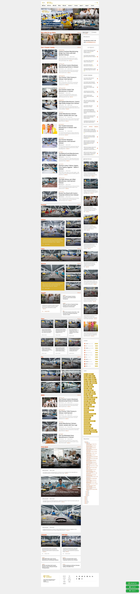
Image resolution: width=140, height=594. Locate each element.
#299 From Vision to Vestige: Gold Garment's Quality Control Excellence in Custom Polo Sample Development (50, 298)
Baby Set (85, 401)
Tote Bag (91, 406)
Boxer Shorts (91, 401)
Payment (64, 583)
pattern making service (88, 428)
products (62, 100)
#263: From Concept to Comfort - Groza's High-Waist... (91, 486)
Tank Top (92, 393)
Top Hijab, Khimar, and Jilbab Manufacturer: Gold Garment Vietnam (67, 181)
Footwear (76, 5)
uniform (63, 191)
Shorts (85, 381)
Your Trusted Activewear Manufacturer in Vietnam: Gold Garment (68, 127)
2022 (86, 499)
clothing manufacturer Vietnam (89, 413)
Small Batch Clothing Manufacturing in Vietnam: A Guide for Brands (61, 343)
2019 (86, 503)
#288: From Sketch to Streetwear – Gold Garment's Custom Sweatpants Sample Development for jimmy (69, 41)
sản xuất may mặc (87, 431)
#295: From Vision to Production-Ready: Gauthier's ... (91, 448)
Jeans (90, 397)
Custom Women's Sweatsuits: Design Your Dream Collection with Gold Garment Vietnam (47, 325)
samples (43, 40)
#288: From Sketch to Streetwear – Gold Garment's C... (91, 461)
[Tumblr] (84, 576)
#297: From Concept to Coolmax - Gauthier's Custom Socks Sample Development (69, 297)
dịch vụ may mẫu (87, 417)
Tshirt (85, 375)
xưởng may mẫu (87, 433)
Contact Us (133, 590)
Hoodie (55, 5)
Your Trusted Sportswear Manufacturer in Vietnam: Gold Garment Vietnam (74, 325)
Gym (88, 379)
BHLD (91, 390)
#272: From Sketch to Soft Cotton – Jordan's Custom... (91, 480)
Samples (43, 293)
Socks (93, 392)
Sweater (85, 388)
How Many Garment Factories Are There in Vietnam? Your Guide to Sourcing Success (70, 366)
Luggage (86, 5)
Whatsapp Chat (133, 583)
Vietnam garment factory (88, 410)
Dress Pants (86, 386)
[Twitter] (82, 576)
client (43, 321)
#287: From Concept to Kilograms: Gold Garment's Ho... (91, 462)
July (87, 491)
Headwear (70, 5)
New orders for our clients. (48, 32)
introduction (60, 63)
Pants (89, 404)
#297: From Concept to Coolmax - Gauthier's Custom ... (91, 446)
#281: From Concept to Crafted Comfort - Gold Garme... (90, 471)
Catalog (64, 581)
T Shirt (49, 5)
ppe (63, 541)
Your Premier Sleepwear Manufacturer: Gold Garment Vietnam (67, 141)
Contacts (92, 5)
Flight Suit (92, 402)
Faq (42, 357)
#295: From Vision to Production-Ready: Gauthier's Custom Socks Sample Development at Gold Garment (70, 305)
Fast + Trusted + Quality (47, 47)
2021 (86, 500)
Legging (85, 384)
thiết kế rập (94, 431)
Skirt (89, 381)
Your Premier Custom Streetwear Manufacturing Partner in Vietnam (85, 16)
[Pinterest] (87, 576)
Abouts (44, 5)
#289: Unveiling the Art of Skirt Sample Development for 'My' (49, 42)
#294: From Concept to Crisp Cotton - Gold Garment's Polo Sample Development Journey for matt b (71, 313)
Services (43, 263)
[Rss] (76, 576)
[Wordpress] (79, 576)
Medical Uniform (86, 399)
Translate (86, 33)
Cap (60, 5)
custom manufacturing (88, 415)
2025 (86, 496)
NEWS (42, 395)
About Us (64, 576)
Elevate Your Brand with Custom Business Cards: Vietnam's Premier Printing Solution (49, 567)
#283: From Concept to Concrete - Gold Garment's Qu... (91, 470)
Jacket (65, 5)
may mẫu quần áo (87, 424)
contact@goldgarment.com (91, 42)
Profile (69, 581)
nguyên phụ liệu (86, 426)
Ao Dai (92, 399)
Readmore (70, 60)
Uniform (43, 219)
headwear (44, 461)
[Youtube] (79, 579)
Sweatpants (86, 406)
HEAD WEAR (44, 447)
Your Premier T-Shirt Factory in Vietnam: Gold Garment (84, 27)
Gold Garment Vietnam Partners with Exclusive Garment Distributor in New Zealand (61, 325)
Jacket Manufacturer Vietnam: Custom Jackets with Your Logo (90, 311)
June (87, 492)
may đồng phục (86, 377)
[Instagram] (81, 579)
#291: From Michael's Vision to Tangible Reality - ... (90, 455)
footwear (93, 381)
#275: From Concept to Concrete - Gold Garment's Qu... (91, 475)
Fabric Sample (86, 402)
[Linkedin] (89, 576)
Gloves (85, 404)
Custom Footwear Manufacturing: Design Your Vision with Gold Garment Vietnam (68, 53)
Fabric (43, 249)
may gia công (86, 422)
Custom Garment (87, 392)
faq (63, 362)
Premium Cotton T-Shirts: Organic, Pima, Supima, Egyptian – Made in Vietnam (68, 167)
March (87, 495)
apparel (45, 23)
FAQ (69, 576)
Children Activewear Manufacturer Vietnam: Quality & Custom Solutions (47, 343)
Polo (92, 375)
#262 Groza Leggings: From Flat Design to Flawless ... (91, 488)
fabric (85, 393)
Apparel (81, 5)
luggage (43, 541)
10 (85, 324)
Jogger (94, 397)
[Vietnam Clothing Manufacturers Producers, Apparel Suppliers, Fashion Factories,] (50, 3)
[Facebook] (76, 579)
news (63, 63)
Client (42, 319)
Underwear (86, 408)
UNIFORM (64, 535)
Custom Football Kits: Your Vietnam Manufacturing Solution (74, 343)
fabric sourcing (86, 419)
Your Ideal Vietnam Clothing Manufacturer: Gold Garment (56, 26)
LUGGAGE (44, 535)
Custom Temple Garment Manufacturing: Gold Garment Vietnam (91, 277)
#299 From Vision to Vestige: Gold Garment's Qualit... (91, 444)
